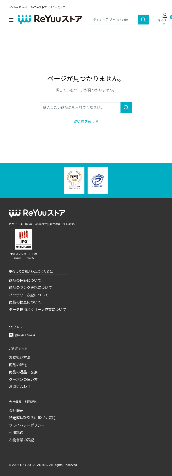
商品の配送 (18, 365)
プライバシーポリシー (27, 425)
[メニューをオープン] (11, 19)
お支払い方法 (19, 357)
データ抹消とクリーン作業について (37, 310)
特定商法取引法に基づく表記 (32, 418)
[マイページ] (162, 16)
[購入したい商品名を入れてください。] (126, 107)
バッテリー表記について (28, 295)
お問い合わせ (19, 387)
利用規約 (16, 432)
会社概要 (16, 411)
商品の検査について (25, 302)
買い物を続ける (86, 122)
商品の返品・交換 (23, 372)
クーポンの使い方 (23, 379)
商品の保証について (25, 280)
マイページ (162, 22)
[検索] (143, 19)
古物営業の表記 (21, 440)
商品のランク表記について (30, 288)
